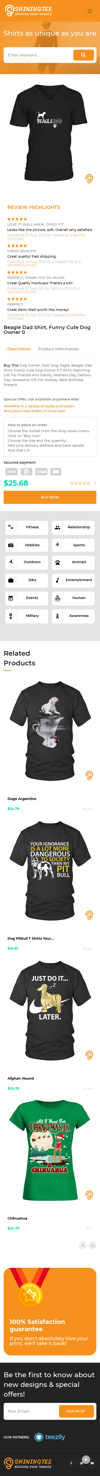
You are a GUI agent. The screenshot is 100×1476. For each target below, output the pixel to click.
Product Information (58, 349)
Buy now (50, 497)
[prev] (83, 1245)
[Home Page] (28, 11)
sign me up (76, 1411)
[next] (92, 1245)
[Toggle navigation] (90, 11)
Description (19, 349)
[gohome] (86, 1459)
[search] (83, 55)
